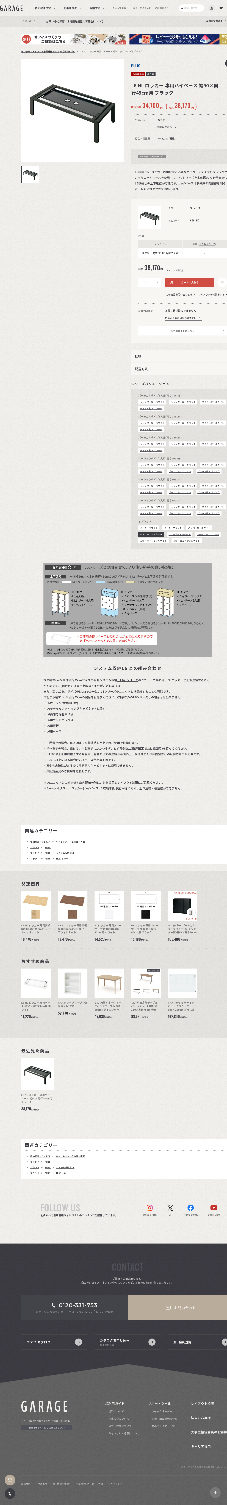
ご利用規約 (41, 1483)
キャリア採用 (201, 1446)
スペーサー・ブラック (208, 534)
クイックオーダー (162, 1411)
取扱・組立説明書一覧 (165, 1418)
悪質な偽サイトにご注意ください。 (46, 1427)
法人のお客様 (201, 1417)
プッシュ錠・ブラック (208, 471)
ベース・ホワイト (149, 527)
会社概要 (25, 1483)
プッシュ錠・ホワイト (180, 471)
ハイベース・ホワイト (199, 527)
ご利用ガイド (161, 7)
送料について (116, 1411)
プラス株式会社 (40, 1420)
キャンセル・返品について (124, 1433)
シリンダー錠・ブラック (183, 401)
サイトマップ (115, 1483)
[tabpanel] (72, 110)
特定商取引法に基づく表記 (89, 1483)
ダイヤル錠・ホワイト (213, 401)
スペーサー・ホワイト (180, 534)
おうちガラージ (207, 244)
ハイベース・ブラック (151, 534)
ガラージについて (142, 7)
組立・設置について (120, 1426)
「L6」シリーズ (127, 680)
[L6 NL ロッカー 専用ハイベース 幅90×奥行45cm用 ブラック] (72, 110)
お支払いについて (119, 1418)
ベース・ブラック (173, 527)
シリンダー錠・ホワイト (152, 401)
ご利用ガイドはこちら (183, 330)
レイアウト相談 (202, 1403)
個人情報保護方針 (61, 1483)
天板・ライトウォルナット (153, 540)
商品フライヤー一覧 (163, 1426)
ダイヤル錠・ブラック (151, 408)
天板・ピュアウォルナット (186, 540)
